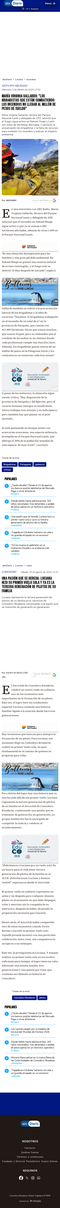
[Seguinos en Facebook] (21, 1178)
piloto (42, 997)
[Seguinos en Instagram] (33, 1178)
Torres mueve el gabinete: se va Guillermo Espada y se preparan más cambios (30, 548)
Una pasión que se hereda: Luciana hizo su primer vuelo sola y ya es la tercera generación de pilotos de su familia (33, 519)
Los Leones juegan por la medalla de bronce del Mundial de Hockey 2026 (30, 1030)
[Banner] (30, 250)
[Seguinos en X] (27, 1178)
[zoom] (30, 167)
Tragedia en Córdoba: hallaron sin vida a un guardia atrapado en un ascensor (32, 534)
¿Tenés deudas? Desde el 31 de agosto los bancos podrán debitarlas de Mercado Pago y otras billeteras (32, 488)
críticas (7, 469)
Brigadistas (10, 464)
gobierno (39, 464)
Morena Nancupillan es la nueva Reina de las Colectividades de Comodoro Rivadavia (33, 1059)
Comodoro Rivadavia (24, 997)
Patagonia (25, 464)
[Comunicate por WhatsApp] (38, 1178)
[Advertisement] (30, 44)
